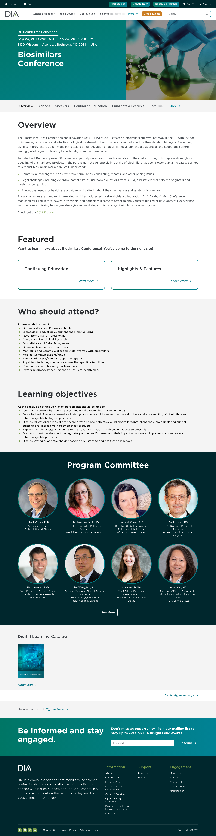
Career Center (178, 786)
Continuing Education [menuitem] (90, 106)
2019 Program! (46, 212)
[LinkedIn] (25, 830)
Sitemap (85, 830)
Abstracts (175, 777)
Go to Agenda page (179, 695)
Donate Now (140, 4)
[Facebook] (20, 830)
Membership (177, 773)
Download (25, 684)
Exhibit (142, 777)
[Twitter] (30, 830)
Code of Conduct (115, 794)
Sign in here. (55, 709)
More (131, 14)
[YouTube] (35, 830)
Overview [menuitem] (26, 106)
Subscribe (185, 743)
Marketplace (118, 4)
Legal (97, 830)
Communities (177, 782)
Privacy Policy (68, 830)
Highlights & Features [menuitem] (128, 106)
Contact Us (49, 830)
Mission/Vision (113, 782)
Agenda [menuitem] (44, 106)
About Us (110, 773)
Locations (111, 813)
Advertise (143, 773)
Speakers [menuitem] (62, 106)
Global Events (152, 14)
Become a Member (166, 4)
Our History (112, 777)
